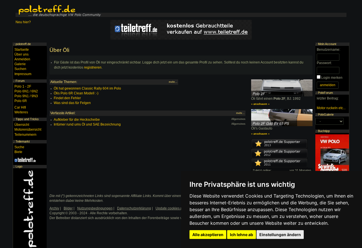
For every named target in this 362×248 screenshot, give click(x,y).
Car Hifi (20, 107)
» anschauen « (260, 104)
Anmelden (22, 59)
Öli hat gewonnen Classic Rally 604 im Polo (87, 88)
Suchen (20, 69)
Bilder (68, 208)
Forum (20, 80)
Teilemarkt (23, 141)
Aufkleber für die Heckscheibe (77, 120)
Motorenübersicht (27, 130)
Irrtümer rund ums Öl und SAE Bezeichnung (87, 124)
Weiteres (21, 112)
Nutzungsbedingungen (95, 208)
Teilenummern (25, 135)
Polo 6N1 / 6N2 (26, 91)
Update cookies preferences (177, 208)
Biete (18, 152)
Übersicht (21, 125)
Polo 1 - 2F (22, 86)
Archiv (54, 208)
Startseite (21, 50)
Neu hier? (23, 22)
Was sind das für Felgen (72, 103)
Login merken (331, 78)
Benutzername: (328, 50)
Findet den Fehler (67, 98)
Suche (19, 147)
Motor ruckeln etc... (331, 108)
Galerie (20, 64)
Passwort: (324, 63)
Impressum (22, 74)
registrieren (93, 67)
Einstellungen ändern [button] (280, 234)
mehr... (173, 81)
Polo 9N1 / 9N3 (26, 96)
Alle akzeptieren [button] (207, 234)
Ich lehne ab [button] (241, 234)
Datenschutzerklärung (134, 208)
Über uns (21, 54)
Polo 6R (20, 101)
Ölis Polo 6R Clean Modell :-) (76, 93)
